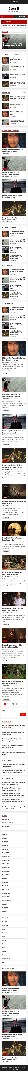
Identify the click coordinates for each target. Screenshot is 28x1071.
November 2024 (6, 867)
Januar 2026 (5, 853)
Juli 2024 (4, 878)
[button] (2, 16)
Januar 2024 (5, 889)
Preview (4, 947)
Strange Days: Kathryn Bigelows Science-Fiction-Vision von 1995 (5, 84)
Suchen (4, 710)
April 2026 (5, 842)
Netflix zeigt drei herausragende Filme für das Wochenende (14, 562)
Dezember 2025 (6, 856)
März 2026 (5, 845)
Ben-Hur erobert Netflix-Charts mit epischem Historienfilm (14, 671)
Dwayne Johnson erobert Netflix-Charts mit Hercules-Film (14, 635)
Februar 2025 (5, 864)
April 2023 (5, 908)
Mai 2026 (4, 838)
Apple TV (4, 922)
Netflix (4, 940)
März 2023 (5, 911)
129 (18, 704)
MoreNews (23, 1067)
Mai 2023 (4, 904)
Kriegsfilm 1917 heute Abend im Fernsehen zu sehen (14, 528)
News (5, 40)
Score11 (14, 8)
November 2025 (6, 860)
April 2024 (5, 882)
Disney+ (4, 929)
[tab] (8, 54)
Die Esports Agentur (7, 823)
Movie (3, 936)
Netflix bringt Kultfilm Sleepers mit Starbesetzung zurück (13, 44)
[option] (14, 41)
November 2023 (6, 893)
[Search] (12, 16)
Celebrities (5, 925)
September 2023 (6, 900)
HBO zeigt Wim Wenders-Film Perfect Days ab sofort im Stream (5, 106)
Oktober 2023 (5, 897)
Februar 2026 (5, 849)
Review (4, 951)
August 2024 (5, 875)
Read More (6, 374)
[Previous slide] (23, 31)
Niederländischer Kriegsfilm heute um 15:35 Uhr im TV (5, 98)
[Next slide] (25, 31)
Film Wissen (5, 933)
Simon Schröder (7, 47)
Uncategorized (6, 958)
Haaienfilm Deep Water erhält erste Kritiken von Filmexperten (14, 599)
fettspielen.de (5, 826)
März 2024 (5, 886)
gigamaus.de (5, 819)
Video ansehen (22, 16)
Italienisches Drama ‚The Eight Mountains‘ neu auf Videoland (5, 114)
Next (22, 704)
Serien (4, 955)
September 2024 (6, 871)
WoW (3, 962)
